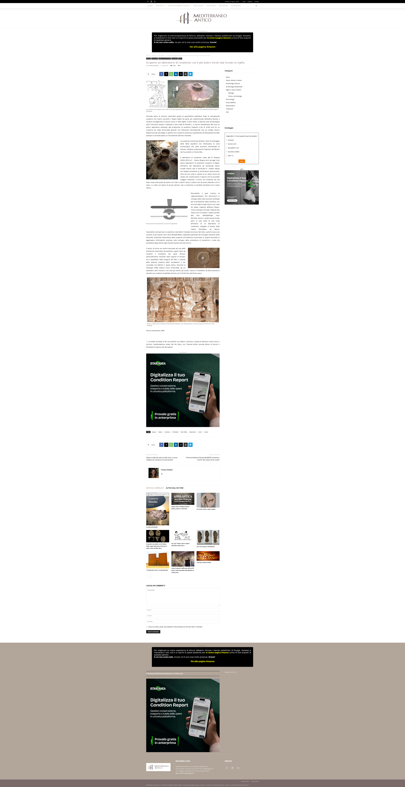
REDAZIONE (223, 6)
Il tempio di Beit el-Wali (204, 562)
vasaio (206, 432)
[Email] (181, 74)
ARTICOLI (159, 6)
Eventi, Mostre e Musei (234, 80)
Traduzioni (229, 109)
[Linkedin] (176, 74)
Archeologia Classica (233, 83)
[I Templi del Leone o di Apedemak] (157, 560)
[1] (191, 124)
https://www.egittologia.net (185, 773)
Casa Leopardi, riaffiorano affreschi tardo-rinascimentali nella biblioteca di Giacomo (182, 570)
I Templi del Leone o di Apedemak (157, 570)
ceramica (167, 432)
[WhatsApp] (171, 74)
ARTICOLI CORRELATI (155, 488)
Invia (241, 161)
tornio (200, 432)
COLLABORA (211, 6)
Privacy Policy (255, 781)
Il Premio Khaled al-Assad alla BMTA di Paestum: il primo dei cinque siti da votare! (203, 459)
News (180, 58)
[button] (256, 6)
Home (148, 55)
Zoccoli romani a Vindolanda (206, 546)
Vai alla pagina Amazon (202, 46)
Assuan (154, 432)
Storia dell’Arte (231, 102)
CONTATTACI (236, 6)
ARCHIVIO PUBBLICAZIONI (178, 6)
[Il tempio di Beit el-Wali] (208, 556)
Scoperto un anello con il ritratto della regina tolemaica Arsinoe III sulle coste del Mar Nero (156, 546)
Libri (227, 112)
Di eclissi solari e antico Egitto (206, 509)
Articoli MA (161, 55)
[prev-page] (147, 576)
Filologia (231, 93)
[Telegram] (190, 74)
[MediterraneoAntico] (202, 18)
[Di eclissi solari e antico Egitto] (208, 500)
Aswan (160, 432)
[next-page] (151, 576)
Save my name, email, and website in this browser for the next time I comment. (175, 627)
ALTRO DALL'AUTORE (175, 488)
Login (244, 1)
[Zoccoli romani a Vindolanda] (208, 537)
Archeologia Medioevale (234, 87)
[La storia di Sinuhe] (157, 509)
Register (250, 1)
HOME (150, 6)
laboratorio (193, 432)
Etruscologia (230, 99)
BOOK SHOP (198, 6)
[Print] (186, 74)
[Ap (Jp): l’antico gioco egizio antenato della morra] (182, 536)
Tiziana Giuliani (153, 65)
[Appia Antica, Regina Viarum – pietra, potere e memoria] (182, 499)
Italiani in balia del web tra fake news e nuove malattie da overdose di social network (161, 459)
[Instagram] (151, 1)
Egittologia (174, 58)
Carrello (256, 1)
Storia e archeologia (235, 96)
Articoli (154, 55)
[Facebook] (147, 1)
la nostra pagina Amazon (219, 38)
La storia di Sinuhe (152, 527)
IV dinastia (175, 432)
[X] (154, 1)
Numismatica (230, 106)
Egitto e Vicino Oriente (164, 58)
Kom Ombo (184, 432)
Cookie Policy (245, 781)
